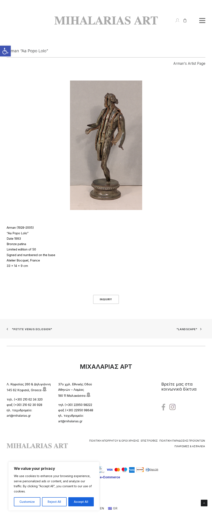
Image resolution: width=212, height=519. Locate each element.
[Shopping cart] (183, 20)
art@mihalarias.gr (19, 416)
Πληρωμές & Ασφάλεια (190, 446)
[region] (53, 486)
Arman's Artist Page (189, 63)
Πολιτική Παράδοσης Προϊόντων (182, 440)
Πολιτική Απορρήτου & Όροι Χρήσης (114, 440)
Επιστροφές (149, 440)
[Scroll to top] (204, 503)
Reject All (54, 501)
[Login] (175, 20)
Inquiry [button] (106, 299)
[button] (5, 51)
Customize (27, 501)
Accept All (81, 501)
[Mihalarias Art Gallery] (106, 20)
